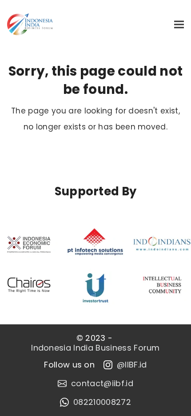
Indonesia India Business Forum (95, 348)
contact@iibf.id (102, 383)
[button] (179, 24)
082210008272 (102, 402)
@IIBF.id (132, 365)
